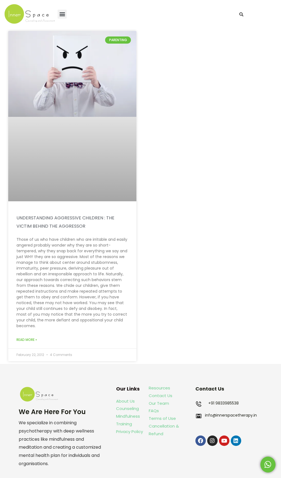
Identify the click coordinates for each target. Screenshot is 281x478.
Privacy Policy (129, 431)
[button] (62, 14)
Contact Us (160, 395)
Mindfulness (128, 416)
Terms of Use (162, 418)
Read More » (26, 339)
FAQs (154, 411)
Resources (159, 388)
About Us (125, 401)
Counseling (127, 408)
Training (124, 424)
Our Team (159, 403)
